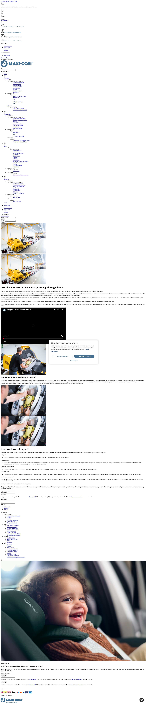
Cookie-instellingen (62, 356)
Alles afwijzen (74, 360)
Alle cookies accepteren (84, 356)
